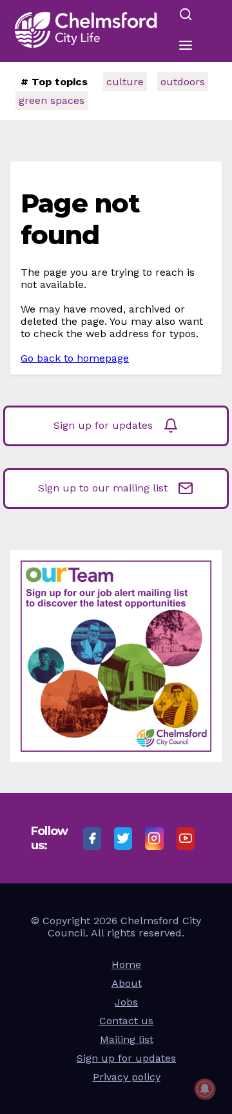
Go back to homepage (75, 358)
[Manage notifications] (205, 1088)
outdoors (182, 82)
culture (125, 82)
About (126, 983)
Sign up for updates (103, 425)
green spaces (51, 100)
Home (126, 964)
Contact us (126, 1021)
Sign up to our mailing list (103, 488)
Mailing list (126, 1039)
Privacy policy (126, 1077)
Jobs (126, 1002)
